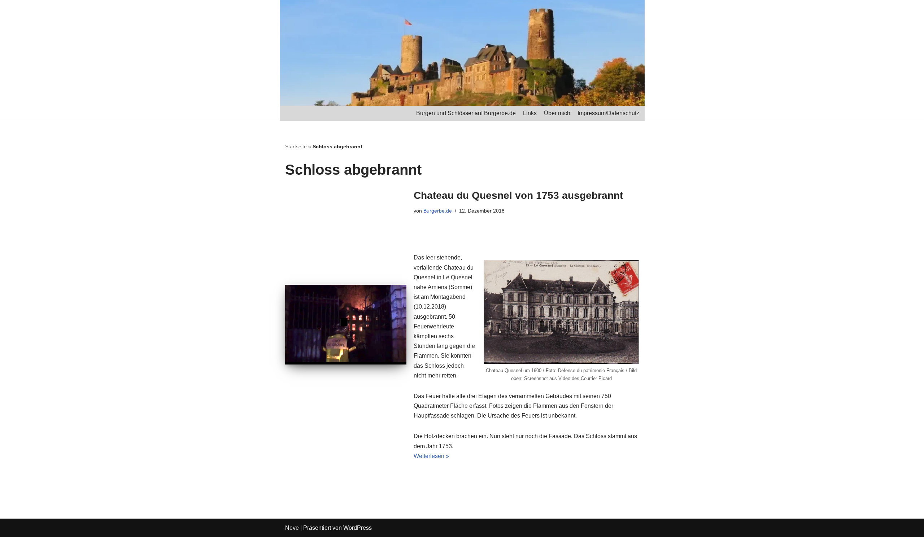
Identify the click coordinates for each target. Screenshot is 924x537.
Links (530, 113)
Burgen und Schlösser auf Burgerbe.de (466, 113)
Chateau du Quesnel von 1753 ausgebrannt (518, 195)
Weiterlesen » (431, 456)
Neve (292, 528)
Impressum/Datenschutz (608, 113)
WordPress (357, 528)
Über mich (557, 113)
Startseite (296, 146)
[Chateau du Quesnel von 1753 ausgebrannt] (345, 324)
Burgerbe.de (437, 211)
